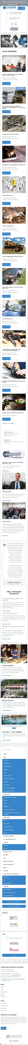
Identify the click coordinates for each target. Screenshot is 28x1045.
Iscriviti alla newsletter (14, 901)
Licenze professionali (8, 778)
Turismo (5, 886)
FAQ (4, 757)
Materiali (3, 1008)
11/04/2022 (4, 716)
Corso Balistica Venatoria (10, 134)
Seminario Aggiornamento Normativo (13, 164)
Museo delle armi (7, 889)
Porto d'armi (6, 785)
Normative (6, 794)
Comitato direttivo (7, 826)
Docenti (5, 855)
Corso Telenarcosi (8, 226)
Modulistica (6, 806)
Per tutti (5, 848)
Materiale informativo (8, 830)
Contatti (15, 4)
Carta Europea (6, 775)
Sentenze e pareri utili (8, 809)
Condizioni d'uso (5, 979)
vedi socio (5, 471)
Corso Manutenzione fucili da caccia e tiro (13, 381)
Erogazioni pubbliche (19, 979)
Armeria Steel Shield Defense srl (14, 938)
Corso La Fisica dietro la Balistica (13, 412)
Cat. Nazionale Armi (9, 839)
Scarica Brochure (14, 906)
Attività (5, 842)
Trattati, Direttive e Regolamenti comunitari (11, 813)
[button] (2, 39)
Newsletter (10, 4)
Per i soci (5, 845)
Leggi (4, 803)
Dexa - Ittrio (8, 980)
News (5, 867)
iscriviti (4, 535)
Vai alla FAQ (6, 611)
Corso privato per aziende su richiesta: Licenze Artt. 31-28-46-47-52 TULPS (13, 107)
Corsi (5, 754)
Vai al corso (6, 83)
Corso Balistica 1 (7, 195)
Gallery (5, 870)
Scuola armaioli (7, 665)
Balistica (5, 769)
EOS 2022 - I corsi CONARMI (12, 732)
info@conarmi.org (16, 975)
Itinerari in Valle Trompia (9, 892)
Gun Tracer (6, 877)
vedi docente (6, 500)
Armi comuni (6, 763)
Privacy (12, 979)
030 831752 (14, 28)
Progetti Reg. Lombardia (11, 874)
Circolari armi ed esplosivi (9, 797)
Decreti (5, 800)
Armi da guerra (7, 766)
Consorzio (6, 817)
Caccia (5, 772)
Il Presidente (6, 823)
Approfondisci (6, 675)
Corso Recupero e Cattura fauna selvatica (12, 288)
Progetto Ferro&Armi (8, 895)
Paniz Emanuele (6, 491)
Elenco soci (4, 1005)
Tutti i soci (14, 955)
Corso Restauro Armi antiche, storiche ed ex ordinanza (11, 350)
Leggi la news (6, 740)
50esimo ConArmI (8, 836)
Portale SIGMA (7, 883)
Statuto (5, 833)
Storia (4, 820)
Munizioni (5, 781)
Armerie (5, 760)
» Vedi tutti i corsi (8, 423)
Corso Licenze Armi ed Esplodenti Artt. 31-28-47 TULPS (12, 75)
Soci (4, 858)
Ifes (4, 880)
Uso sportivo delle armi (9, 791)
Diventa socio (6, 521)
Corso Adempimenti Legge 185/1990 (12, 256)
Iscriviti (3, 1028)
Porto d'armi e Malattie (9, 788)
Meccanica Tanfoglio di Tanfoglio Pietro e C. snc (12, 463)
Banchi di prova (7, 700)
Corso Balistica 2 (7, 318)
